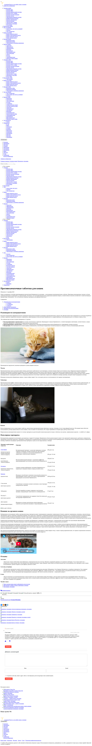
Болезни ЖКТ (9, 10)
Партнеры (8, 283)
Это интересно (7, 120)
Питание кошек (7, 39)
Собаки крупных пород (12, 104)
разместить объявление (9, 5)
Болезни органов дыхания (12, 14)
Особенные (9, 132)
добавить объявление (6, 158)
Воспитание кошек (8, 26)
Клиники (8, 129)
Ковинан (3, 474)
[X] (5, 605)
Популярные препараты (9, 307)
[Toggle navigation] (1, 1)
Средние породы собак (12, 106)
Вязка (7, 125)
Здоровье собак (7, 59)
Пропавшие (9, 137)
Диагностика (9, 234)
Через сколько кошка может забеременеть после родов (16, 584)
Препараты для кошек (11, 23)
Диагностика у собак (11, 74)
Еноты (8, 121)
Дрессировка (9, 79)
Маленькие (9, 98)
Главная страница (5, 161)
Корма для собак (7, 80)
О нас (23, 740)
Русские (8, 56)
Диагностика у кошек (11, 22)
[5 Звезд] (24, 593)
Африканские (9, 46)
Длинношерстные (10, 57)
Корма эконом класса (11, 37)
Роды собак (9, 76)
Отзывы (5, 309)
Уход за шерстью (10, 31)
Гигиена (8, 30)
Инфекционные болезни (12, 18)
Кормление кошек (10, 41)
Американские (10, 48)
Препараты (9, 236)
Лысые (8, 54)
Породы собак (6, 97)
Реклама (15, 740)
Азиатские (9, 45)
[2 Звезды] (8, 593)
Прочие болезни (10, 21)
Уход (4, 187)
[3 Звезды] (14, 593)
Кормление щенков (11, 89)
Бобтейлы (8, 49)
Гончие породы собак (11, 114)
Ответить (8, 646)
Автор (19, 740)
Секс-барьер (4, 449)
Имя (25, 668)
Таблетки (9, 304)
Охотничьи (9, 99)
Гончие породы (10, 274)
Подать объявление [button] (8, 156)
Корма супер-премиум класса (13, 35)
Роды (7, 237)
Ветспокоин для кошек (9, 586)
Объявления (6, 123)
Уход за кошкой (7, 27)
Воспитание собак (7, 77)
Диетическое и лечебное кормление (15, 43)
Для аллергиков (10, 53)
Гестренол (3, 466)
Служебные (9, 103)
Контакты (9, 740)
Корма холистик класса (12, 36)
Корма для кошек (7, 32)
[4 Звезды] (19, 593)
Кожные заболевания (11, 19)
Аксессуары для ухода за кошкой (14, 28)
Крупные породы (10, 265)
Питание (5, 198)
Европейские (9, 50)
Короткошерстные (10, 52)
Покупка (8, 134)
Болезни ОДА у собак (11, 65)
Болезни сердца (10, 16)
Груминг (8, 128)
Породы (5, 203)
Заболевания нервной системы (13, 17)
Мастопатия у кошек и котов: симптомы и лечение (15, 585)
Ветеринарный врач (10, 599)
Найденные (9, 130)
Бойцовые (8, 111)
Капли (8, 305)
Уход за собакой (7, 92)
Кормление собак (10, 88)
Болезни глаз (9, 9)
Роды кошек (9, 25)
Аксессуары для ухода (11, 188)
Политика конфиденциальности (33, 740)
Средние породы (10, 267)
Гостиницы (9, 126)
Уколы (8, 303)
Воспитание (6, 185)
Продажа (8, 135)
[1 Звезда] (3, 593)
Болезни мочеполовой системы (14, 12)
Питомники (9, 133)
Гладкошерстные (10, 112)
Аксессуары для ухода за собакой (14, 94)
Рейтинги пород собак (11, 119)
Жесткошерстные (10, 117)
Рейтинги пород (10, 218)
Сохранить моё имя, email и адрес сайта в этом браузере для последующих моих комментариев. (30, 675)
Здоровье (5, 167)
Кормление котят (10, 40)
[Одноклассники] (3, 605)
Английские (9, 110)
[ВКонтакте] (1, 605)
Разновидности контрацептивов (11, 301)
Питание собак (7, 86)
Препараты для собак (11, 75)
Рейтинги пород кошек (12, 58)
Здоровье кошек (7, 8)
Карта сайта (3, 740)
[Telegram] (7, 605)
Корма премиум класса (12, 34)
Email (66, 668)
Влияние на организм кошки (10, 308)
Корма (5, 192)
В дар (7, 124)
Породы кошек (7, 44)
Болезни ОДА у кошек (11, 13)
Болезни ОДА (9, 225)
